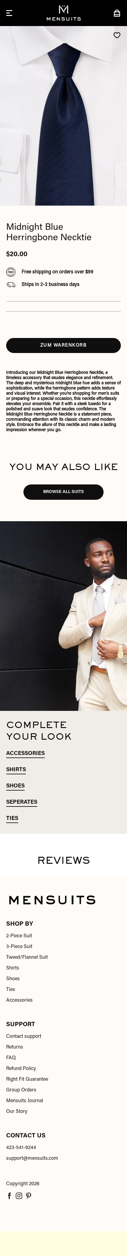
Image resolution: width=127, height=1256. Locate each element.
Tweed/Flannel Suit (27, 957)
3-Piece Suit (19, 946)
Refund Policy (21, 1068)
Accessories (19, 1000)
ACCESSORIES (25, 754)
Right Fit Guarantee (27, 1079)
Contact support (23, 1036)
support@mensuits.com (32, 1158)
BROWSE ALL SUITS (63, 492)
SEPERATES (21, 802)
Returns (14, 1047)
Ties (10, 989)
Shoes (13, 979)
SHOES (15, 786)
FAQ (11, 1058)
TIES (12, 819)
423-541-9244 (21, 1147)
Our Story (16, 1111)
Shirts (12, 968)
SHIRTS (16, 770)
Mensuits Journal (24, 1101)
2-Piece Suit (19, 936)
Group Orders (21, 1090)
